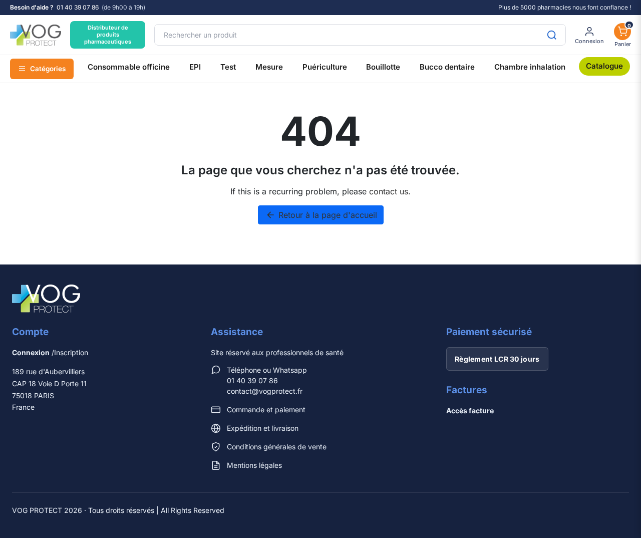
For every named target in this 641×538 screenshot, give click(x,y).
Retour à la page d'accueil (321, 215)
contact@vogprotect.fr (264, 391)
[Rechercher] (551, 35)
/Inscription (50, 352)
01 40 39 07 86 (78, 8)
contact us (388, 191)
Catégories (48, 69)
